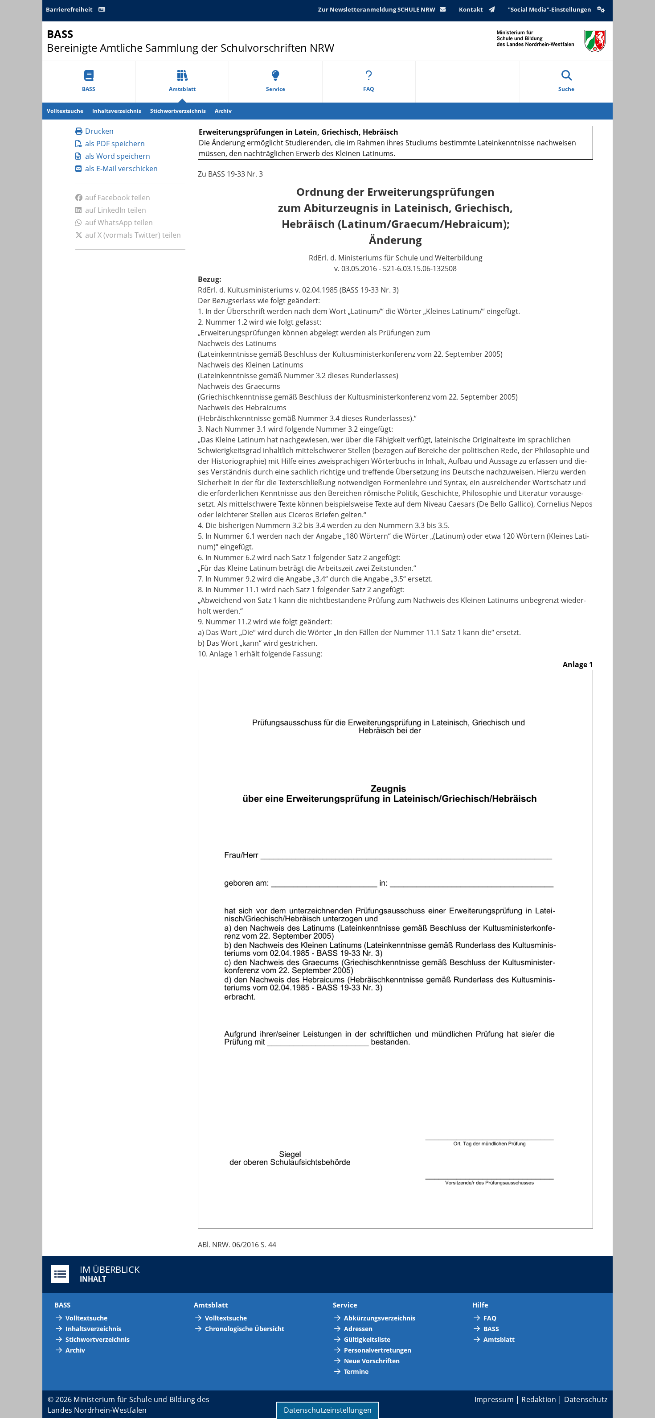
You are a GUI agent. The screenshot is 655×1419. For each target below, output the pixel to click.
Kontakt (471, 9)
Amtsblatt (182, 89)
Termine (356, 1371)
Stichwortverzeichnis (178, 111)
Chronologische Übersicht (244, 1328)
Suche (566, 89)
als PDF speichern (115, 143)
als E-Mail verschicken (121, 168)
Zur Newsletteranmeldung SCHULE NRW (376, 9)
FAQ (368, 89)
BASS (88, 89)
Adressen (358, 1328)
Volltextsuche (65, 111)
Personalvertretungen (377, 1350)
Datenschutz (585, 1399)
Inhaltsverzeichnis (116, 111)
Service (275, 89)
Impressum (494, 1399)
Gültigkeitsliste (367, 1339)
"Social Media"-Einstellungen (550, 9)
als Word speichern (117, 156)
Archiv (223, 111)
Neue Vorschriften (372, 1361)
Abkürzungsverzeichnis (379, 1318)
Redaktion (538, 1399)
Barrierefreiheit (70, 9)
